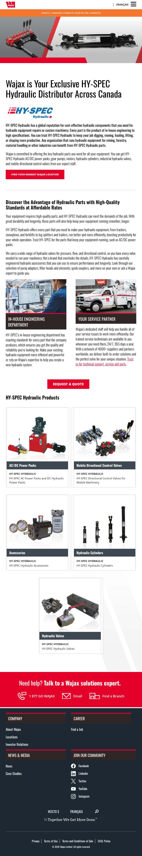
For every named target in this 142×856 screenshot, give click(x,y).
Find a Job (77, 729)
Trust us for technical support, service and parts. (104, 361)
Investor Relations (17, 744)
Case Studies (14, 773)
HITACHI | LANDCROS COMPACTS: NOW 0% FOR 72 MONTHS (71, 13)
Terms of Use (51, 841)
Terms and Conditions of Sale (77, 841)
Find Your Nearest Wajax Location (35, 174)
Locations (12, 736)
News (9, 765)
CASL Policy (104, 841)
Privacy (35, 841)
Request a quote (68, 384)
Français (122, 4)
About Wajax (13, 729)
